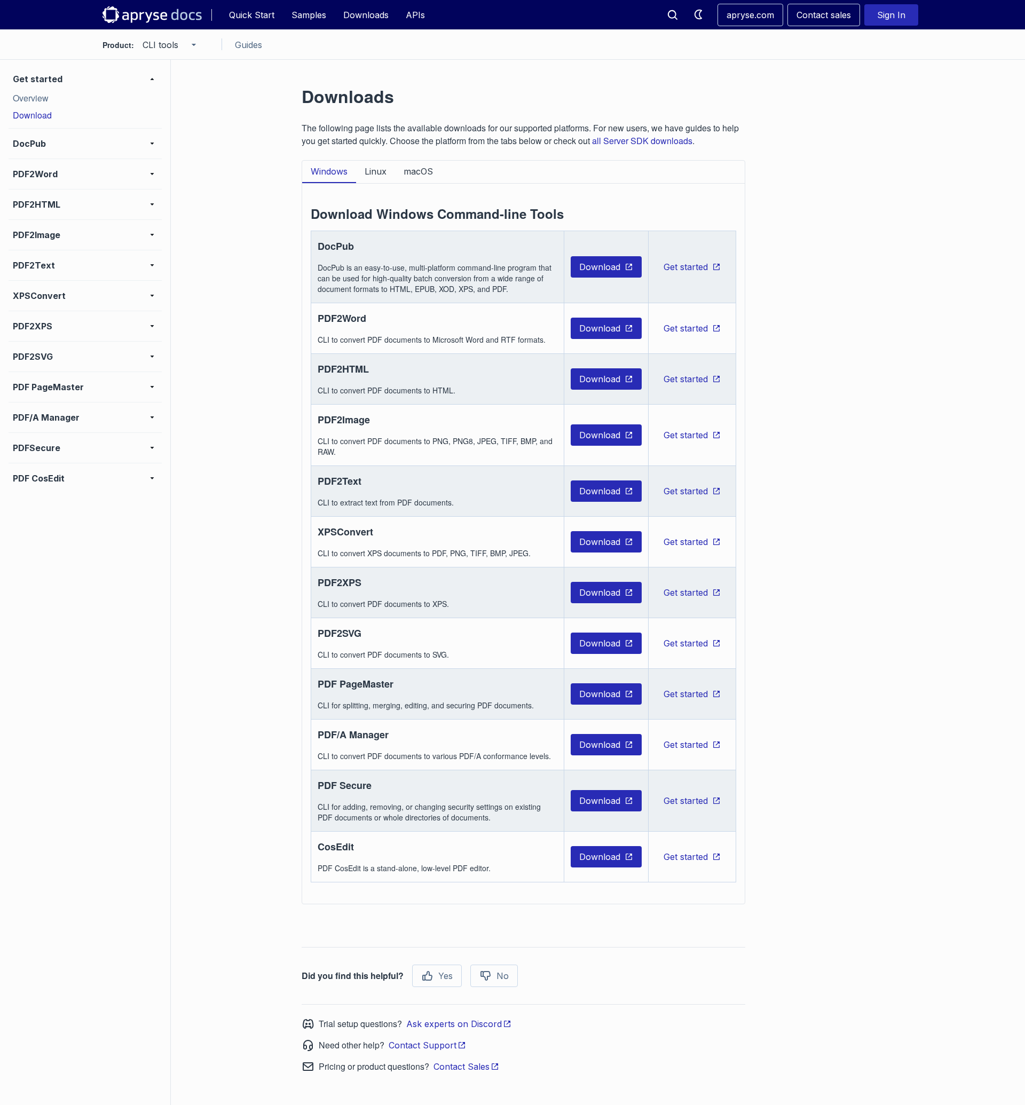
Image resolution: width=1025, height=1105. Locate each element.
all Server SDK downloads (642, 141)
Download (599, 267)
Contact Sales (461, 1066)
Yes (445, 975)
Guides (248, 45)
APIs (415, 15)
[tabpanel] (523, 537)
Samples (308, 15)
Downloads (366, 15)
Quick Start (251, 15)
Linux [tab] (376, 171)
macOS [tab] (418, 171)
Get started (686, 267)
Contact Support (422, 1045)
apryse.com (750, 15)
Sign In (891, 15)
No (502, 975)
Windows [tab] (329, 171)
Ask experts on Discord (454, 1024)
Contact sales (824, 15)
